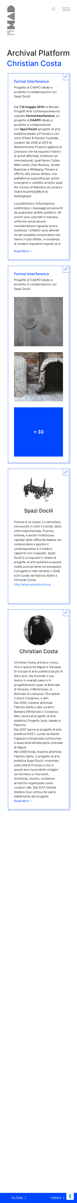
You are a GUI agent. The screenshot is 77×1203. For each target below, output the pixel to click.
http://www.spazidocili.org (32, 584)
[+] (38, 321)
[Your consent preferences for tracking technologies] (70, 1196)
